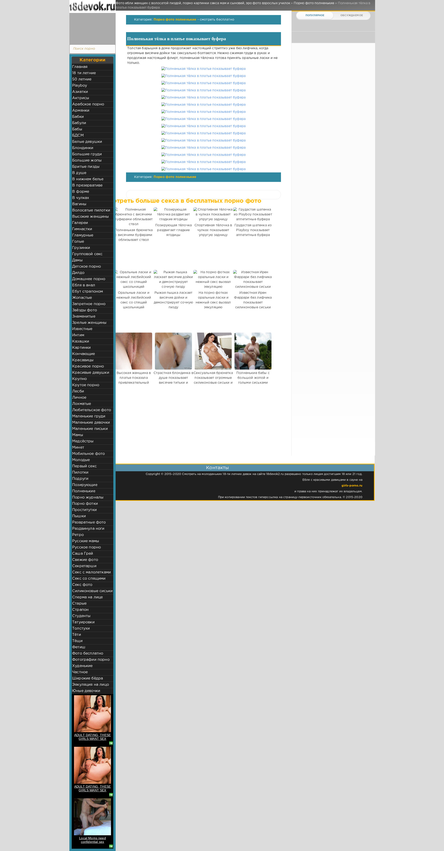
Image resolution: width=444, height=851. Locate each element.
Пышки (79, 516)
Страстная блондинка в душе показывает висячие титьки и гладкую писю (173, 380)
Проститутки (84, 510)
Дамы (77, 260)
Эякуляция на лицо (90, 684)
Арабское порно (88, 104)
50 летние (82, 79)
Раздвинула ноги (88, 528)
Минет (78, 447)
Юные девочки (86, 691)
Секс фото (82, 585)
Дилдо (78, 273)
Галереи (80, 223)
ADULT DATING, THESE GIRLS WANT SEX (92, 737)
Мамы (77, 435)
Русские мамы (85, 541)
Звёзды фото (84, 310)
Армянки (80, 110)
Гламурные (82, 235)
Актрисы (80, 98)
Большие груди (87, 154)
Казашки (80, 341)
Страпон (80, 610)
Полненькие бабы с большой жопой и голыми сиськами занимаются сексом (253, 380)
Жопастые (82, 298)
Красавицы (83, 360)
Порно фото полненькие (175, 19)
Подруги (80, 479)
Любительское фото (91, 410)
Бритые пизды (85, 166)
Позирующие (84, 485)
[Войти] (91, 27)
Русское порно (86, 547)
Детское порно (86, 266)
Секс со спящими (89, 578)
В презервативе (87, 185)
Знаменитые (83, 316)
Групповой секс (87, 254)
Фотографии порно (91, 659)
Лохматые (81, 404)
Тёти (76, 635)
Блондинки (82, 148)
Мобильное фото (88, 454)
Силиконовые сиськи (92, 591)
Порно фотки (85, 503)
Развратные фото (89, 522)
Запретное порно (89, 304)
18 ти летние (84, 73)
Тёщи (77, 641)
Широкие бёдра (87, 678)
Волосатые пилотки (91, 210)
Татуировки (83, 622)
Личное (79, 397)
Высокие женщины (90, 216)
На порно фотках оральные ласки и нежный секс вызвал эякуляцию (213, 300)
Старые (79, 603)
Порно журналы (87, 497)
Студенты (81, 616)
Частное (80, 672)
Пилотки (80, 472)
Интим (78, 335)
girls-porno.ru (352, 485)
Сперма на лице (87, 597)
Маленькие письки (90, 429)
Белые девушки (87, 142)
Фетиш (78, 647)
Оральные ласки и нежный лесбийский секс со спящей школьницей (133, 300)
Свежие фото (85, 560)
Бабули (79, 123)
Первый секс (84, 466)
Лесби (78, 391)
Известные (82, 329)
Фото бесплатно (87, 653)
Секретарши (84, 566)
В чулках (80, 198)
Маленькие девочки (91, 422)
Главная (79, 67)
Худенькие (82, 666)
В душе (79, 173)
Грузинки (81, 248)
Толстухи (81, 628)
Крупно (79, 379)
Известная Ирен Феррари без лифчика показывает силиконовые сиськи (253, 300)
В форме (80, 191)
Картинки (81, 347)
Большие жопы (87, 160)
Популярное (314, 15)
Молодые (81, 460)
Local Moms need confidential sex (92, 840)
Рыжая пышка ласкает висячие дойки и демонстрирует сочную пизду (173, 300)
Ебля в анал (83, 285)
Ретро (78, 535)
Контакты (217, 468)
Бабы (77, 129)
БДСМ (78, 135)
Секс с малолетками (91, 572)
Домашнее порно (88, 279)
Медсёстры (83, 441)
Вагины (79, 204)
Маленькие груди (88, 416)
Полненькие (83, 491)
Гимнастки (82, 229)
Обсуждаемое (351, 15)
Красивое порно (88, 366)
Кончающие (83, 354)
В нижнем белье (87, 179)
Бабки (78, 117)
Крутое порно (85, 385)
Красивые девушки (90, 372)
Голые (78, 241)
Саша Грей (82, 553)
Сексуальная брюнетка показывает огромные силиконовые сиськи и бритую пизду (213, 380)
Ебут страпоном (87, 291)
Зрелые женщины (89, 322)
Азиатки (80, 92)
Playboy (79, 85)
